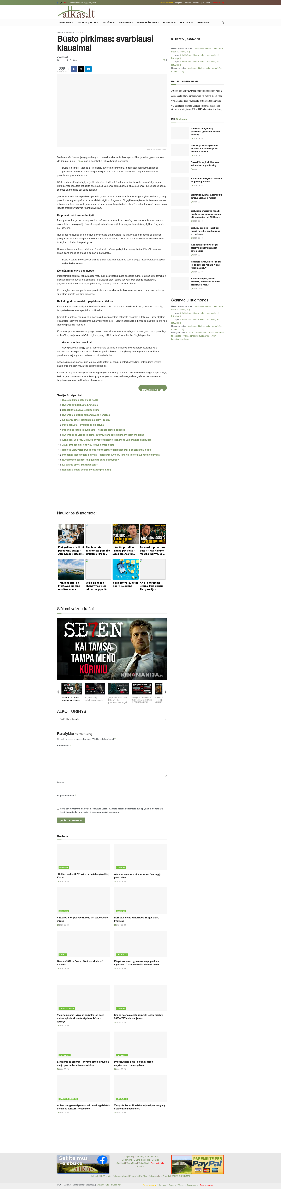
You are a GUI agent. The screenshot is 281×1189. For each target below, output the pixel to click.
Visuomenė (125, 22)
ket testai (95, 1175)
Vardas (61, 782)
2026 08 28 (64, 1069)
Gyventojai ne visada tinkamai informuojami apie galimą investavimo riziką (103, 434)
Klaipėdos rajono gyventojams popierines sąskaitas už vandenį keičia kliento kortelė (136, 962)
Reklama (187, 2)
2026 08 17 (198, 201)
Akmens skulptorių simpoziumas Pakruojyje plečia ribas (137, 875)
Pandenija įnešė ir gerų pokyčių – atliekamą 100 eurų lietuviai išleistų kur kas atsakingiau (111, 454)
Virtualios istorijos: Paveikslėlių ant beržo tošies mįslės (82, 919)
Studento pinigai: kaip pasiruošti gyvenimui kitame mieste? (205, 131)
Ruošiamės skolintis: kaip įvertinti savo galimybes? (90, 459)
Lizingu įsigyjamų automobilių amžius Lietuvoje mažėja (206, 196)
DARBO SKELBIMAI (181, 1175)
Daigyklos (153, 1175)
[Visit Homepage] (76, 12)
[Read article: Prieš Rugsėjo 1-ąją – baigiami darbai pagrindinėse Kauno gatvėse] (140, 1045)
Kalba (62, 955)
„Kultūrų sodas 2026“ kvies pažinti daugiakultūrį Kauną (82, 875)
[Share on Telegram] (88, 69)
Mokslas (168, 22)
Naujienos (65, 22)
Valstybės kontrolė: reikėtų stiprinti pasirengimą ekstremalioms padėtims (139, 1107)
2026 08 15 (198, 254)
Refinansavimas (120, 1175)
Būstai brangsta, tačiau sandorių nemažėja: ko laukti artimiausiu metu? (205, 281)
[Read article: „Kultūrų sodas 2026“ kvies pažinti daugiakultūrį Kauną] (83, 857)
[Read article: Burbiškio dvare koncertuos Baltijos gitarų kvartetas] (140, 900)
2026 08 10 (198, 271)
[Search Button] (223, 22)
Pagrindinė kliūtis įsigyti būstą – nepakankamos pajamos (93, 429)
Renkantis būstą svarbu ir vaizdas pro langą (86, 469)
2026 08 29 (64, 968)
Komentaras (64, 745)
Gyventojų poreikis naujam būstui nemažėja (86, 414)
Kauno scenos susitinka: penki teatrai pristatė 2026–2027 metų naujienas (138, 1016)
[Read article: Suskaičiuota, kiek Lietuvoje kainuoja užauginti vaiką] (180, 167)
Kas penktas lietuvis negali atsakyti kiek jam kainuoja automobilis (204, 247)
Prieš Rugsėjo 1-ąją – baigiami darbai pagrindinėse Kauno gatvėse (133, 1063)
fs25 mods (106, 1175)
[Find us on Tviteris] (61, 2)
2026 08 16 (198, 220)
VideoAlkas (131, 1163)
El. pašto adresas (66, 795)
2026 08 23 (198, 155)
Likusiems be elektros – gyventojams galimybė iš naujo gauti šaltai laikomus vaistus (83, 1063)
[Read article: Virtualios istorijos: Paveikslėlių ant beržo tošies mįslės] (83, 900)
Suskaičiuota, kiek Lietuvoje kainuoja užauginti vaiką (205, 164)
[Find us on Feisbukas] (57, 2)
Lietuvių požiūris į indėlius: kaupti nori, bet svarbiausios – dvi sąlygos (206, 231)
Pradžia (60, 32)
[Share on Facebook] (74, 69)
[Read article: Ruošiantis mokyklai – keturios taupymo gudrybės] (180, 183)
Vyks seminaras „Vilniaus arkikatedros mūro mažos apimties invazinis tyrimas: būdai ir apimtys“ (80, 1018)
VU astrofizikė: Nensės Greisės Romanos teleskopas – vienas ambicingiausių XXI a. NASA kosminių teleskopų (197, 336)
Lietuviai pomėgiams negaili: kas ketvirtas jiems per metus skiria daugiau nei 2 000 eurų (206, 214)
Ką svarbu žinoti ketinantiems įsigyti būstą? (86, 419)
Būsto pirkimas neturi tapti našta (80, 400)
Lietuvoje (79, 32)
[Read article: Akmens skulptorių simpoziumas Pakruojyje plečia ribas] (140, 857)
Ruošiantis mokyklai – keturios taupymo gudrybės (206, 180)
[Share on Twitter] (81, 69)
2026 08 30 (64, 881)
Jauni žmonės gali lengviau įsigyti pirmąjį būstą (88, 444)
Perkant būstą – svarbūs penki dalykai (83, 424)
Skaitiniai (185, 22)
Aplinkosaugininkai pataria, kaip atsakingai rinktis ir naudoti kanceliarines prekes (83, 1107)
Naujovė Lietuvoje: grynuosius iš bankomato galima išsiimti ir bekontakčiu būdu (106, 449)
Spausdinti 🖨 (152, 389)
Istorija (63, 867)
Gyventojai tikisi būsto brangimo (80, 404)
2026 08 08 (198, 288)
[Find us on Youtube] (65, 2)
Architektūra (66, 1008)
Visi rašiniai (203, 22)
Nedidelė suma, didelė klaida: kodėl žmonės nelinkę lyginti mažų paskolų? (206, 264)
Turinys (196, 2)
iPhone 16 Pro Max (138, 1175)
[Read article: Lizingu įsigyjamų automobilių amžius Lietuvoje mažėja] (180, 199)
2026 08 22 (198, 169)
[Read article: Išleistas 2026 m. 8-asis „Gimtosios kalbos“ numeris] (83, 944)
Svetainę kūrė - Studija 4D (108, 1184)
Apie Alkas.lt (205, 2)
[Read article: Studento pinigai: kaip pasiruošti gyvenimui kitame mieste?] (180, 133)
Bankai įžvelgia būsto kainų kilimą (81, 409)
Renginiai (178, 2)
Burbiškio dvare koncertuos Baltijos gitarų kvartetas (136, 919)
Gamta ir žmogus (147, 22)
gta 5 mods (164, 1175)
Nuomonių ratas (87, 22)
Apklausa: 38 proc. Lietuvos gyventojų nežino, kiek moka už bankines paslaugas (106, 439)
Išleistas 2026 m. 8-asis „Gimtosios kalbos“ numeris (80, 962)
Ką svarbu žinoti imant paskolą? (80, 464)
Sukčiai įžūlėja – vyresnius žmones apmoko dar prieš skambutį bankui (204, 148)
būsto (81, 161)
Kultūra (107, 22)
